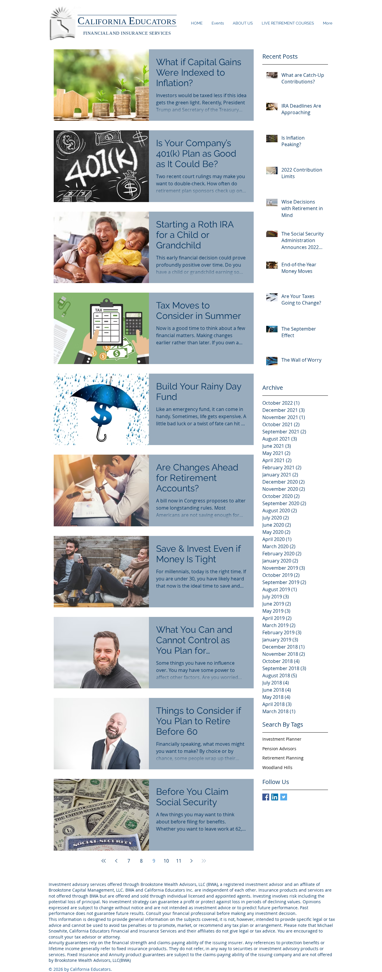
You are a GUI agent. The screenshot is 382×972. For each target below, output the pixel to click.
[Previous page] (116, 860)
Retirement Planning (283, 758)
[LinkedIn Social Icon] (274, 797)
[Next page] (191, 860)
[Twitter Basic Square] (283, 797)
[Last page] (203, 860)
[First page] (103, 860)
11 (178, 861)
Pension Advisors (279, 748)
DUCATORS (155, 22)
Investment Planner (281, 739)
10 (166, 861)
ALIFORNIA (107, 22)
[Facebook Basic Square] (265, 797)
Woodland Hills (277, 767)
